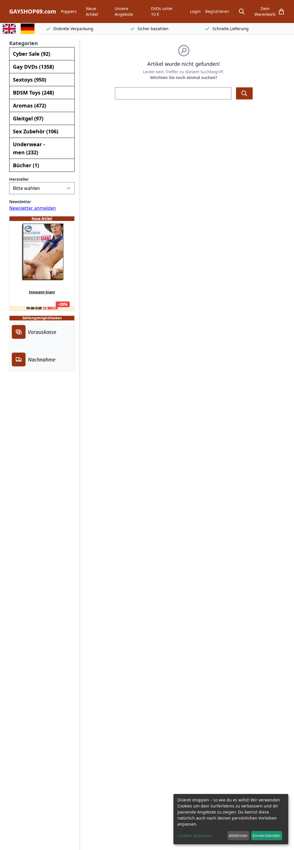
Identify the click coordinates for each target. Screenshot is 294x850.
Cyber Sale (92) (31, 53)
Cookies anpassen (194, 835)
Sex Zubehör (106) (35, 131)
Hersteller (19, 179)
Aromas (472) (29, 105)
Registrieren (217, 11)
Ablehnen (238, 835)
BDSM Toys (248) (33, 92)
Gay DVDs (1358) (33, 66)
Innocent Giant (42, 292)
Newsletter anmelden (32, 208)
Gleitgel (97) (28, 118)
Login (195, 11)
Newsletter (20, 201)
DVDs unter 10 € (162, 11)
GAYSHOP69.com (32, 11)
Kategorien (23, 43)
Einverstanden (267, 835)
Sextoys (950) (29, 79)
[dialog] (230, 819)
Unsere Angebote (124, 11)
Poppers (69, 11)
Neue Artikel (92, 11)
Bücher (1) (26, 165)
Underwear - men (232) (29, 148)
